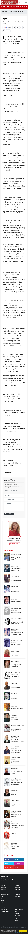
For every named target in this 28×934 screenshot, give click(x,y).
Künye (16, 907)
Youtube (8, 867)
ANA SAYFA (4, 11)
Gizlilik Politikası (19, 909)
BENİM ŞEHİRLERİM (5, 894)
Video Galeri (18, 889)
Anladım (23, 930)
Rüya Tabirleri (4, 909)
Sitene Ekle (17, 915)
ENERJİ (3, 896)
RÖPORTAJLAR (4, 892)
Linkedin (19, 859)
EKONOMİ (3, 887)
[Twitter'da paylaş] (17, 27)
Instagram (19, 863)
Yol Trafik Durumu (5, 911)
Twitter (8, 863)
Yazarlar (17, 885)
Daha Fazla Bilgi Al (18, 932)
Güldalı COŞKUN (19, 11)
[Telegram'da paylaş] (23, 27)
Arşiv (16, 918)
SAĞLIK (3, 903)
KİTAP (2, 898)
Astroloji (3, 907)
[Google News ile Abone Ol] (8, 27)
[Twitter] (9, 879)
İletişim (17, 920)
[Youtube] (12, 879)
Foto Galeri (17, 887)
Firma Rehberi (18, 894)
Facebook (8, 859)
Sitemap (17, 913)
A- (9, 30)
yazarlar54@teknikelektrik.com (14, 540)
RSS (17, 867)
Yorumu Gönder (9, 514)
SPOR (2, 900)
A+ (6, 30)
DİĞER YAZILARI (14, 543)
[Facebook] (5, 879)
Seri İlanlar (17, 896)
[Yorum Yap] (4, 30)
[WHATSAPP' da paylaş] (20, 27)
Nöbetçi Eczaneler (19, 892)
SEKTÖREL (3, 889)
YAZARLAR (11, 11)
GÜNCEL (3, 885)
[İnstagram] (2, 879)
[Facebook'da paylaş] (14, 27)
